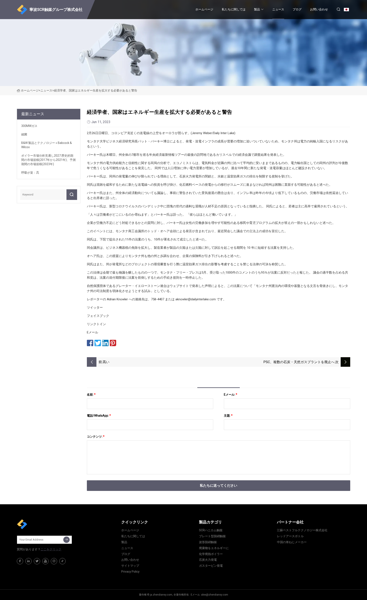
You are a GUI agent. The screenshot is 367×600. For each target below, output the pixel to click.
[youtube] (45, 561)
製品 (257, 9)
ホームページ (204, 9)
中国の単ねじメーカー (292, 542)
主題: (228, 415)
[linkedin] (28, 561)
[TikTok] (62, 561)
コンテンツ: (95, 436)
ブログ (297, 9)
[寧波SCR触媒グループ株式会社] (38, 524)
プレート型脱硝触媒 (212, 536)
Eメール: (230, 394)
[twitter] (37, 561)
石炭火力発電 (208, 559)
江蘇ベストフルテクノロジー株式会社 (302, 530)
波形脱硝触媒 (208, 542)
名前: (91, 394)
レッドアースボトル (290, 536)
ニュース (278, 9)
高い (106, 362)
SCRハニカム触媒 (211, 530)
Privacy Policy (130, 571)
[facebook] (20, 561)
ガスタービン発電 (211, 565)
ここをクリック (51, 549)
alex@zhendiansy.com (214, 594)
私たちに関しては (234, 9)
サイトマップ (130, 565)
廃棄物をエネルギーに (214, 548)
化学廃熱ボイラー (211, 554)
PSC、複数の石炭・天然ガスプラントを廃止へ (299, 362)
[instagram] (54, 561)
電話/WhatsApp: (99, 415)
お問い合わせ (319, 9)
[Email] (66, 540)
